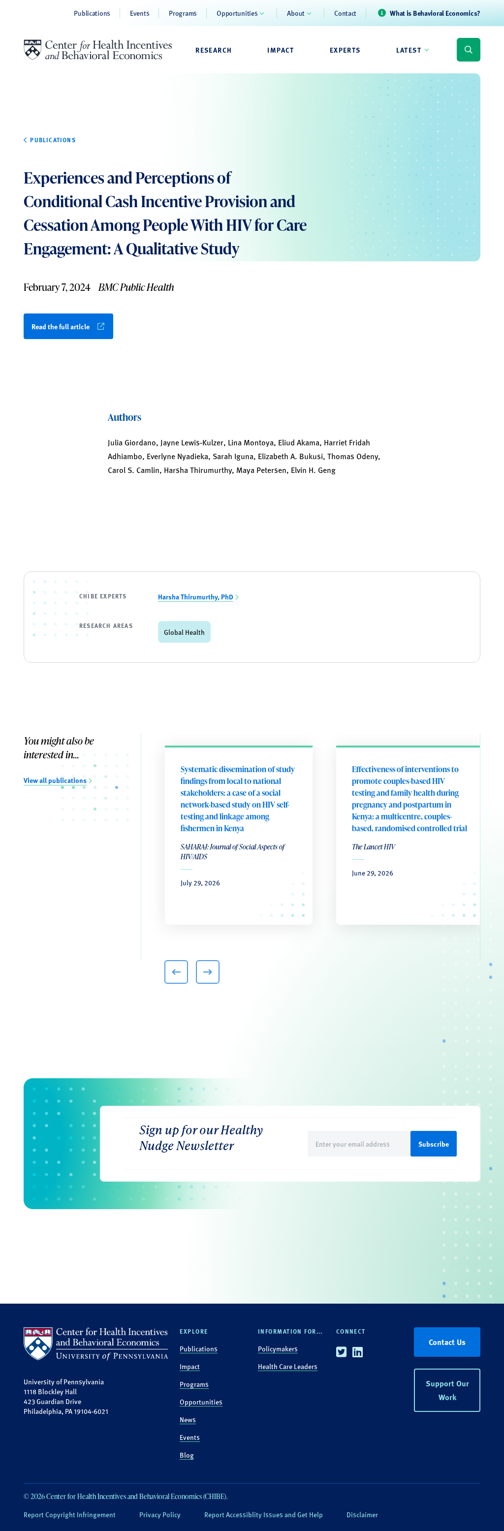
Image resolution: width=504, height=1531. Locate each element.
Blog (187, 1455)
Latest (408, 50)
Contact (345, 13)
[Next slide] (208, 972)
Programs (183, 13)
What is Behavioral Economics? (435, 13)
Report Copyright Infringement (70, 1514)
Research (213, 50)
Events (139, 13)
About (296, 13)
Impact (280, 50)
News (188, 1419)
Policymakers (278, 1348)
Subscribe (433, 1144)
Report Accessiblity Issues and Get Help (263, 1514)
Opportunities (237, 13)
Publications (92, 13)
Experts (345, 50)
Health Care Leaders (287, 1366)
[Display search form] (468, 50)
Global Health (184, 632)
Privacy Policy (160, 1514)
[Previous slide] (176, 972)
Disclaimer (362, 1514)
